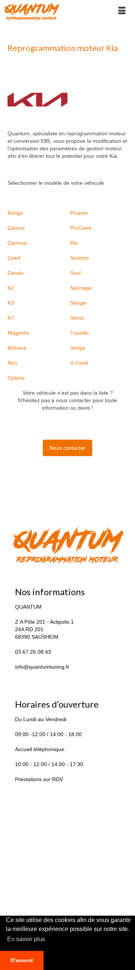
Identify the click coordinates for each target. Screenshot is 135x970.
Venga (77, 348)
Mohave (17, 348)
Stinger (78, 303)
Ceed (14, 258)
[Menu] (121, 11)
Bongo (15, 213)
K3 (11, 303)
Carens (16, 228)
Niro (12, 363)
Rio (74, 243)
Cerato (16, 273)
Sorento (79, 258)
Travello (79, 333)
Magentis (18, 333)
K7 (11, 318)
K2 (11, 288)
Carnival (17, 243)
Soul (75, 273)
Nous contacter (68, 448)
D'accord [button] (21, 960)
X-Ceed (79, 363)
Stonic (77, 318)
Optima (16, 378)
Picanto (79, 213)
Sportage (81, 288)
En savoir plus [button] (26, 939)
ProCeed (80, 228)
